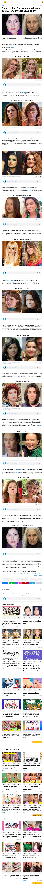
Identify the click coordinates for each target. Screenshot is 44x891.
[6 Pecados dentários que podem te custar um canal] (11, 867)
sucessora (39, 141)
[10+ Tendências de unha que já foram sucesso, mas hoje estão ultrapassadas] (11, 725)
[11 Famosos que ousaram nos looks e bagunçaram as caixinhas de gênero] (32, 867)
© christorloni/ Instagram (19, 127)
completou (14, 282)
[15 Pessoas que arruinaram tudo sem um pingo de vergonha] (32, 725)
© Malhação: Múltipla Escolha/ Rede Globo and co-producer (11, 408)
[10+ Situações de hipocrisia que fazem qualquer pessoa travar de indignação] (11, 799)
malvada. (15, 376)
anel (25, 563)
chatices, (16, 231)
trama (26, 280)
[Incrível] (7, 2)
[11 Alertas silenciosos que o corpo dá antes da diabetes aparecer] (32, 683)
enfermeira (18, 469)
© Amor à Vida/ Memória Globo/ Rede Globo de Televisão (11, 362)
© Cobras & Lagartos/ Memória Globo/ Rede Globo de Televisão (12, 267)
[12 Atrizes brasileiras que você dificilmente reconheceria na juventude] (32, 634)
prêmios (13, 424)
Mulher (3, 626)
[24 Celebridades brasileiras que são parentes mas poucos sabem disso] (32, 611)
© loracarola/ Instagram (5, 268)
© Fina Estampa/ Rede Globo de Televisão (8, 127)
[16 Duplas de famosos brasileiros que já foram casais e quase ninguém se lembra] (11, 757)
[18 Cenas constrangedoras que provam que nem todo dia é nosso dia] (32, 826)
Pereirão (4, 141)
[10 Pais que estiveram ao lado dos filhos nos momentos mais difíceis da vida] (32, 757)
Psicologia (24, 671)
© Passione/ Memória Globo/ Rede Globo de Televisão (10, 458)
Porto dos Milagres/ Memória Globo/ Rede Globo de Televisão (22, 573)
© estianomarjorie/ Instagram (6, 409)
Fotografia (24, 839)
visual (21, 421)
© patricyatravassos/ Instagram (6, 176)
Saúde (3, 647)
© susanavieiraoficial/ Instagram (19, 79)
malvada (12, 326)
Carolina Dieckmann (9, 280)
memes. (12, 47)
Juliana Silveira (35, 516)
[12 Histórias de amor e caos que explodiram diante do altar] (11, 847)
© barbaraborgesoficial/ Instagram (7, 505)
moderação (23, 92)
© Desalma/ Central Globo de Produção (8, 549)
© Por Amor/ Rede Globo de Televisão (8, 79)
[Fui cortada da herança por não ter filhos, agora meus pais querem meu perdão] (11, 826)
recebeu (36, 566)
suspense (17, 472)
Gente (3, 5)
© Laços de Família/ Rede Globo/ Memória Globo (9, 219)
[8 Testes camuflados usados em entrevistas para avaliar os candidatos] (11, 683)
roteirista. (38, 378)
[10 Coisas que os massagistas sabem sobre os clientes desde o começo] (11, 634)
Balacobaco (10, 519)
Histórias (24, 737)
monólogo (38, 93)
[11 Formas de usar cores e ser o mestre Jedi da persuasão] (32, 847)
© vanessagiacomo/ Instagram (6, 363)
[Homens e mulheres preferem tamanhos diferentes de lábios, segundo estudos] (32, 778)
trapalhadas (22, 189)
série (10, 564)
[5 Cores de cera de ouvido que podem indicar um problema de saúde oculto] (11, 778)
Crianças (24, 770)
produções (16, 473)
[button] (8, 579)
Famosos (24, 624)
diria (40, 425)
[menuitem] (14, 2)
